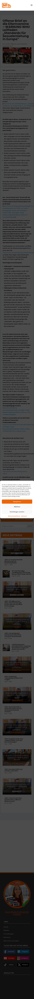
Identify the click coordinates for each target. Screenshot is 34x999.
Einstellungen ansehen (17, 512)
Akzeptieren (17, 501)
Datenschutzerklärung (14, 516)
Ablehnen (17, 507)
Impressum (24, 516)
